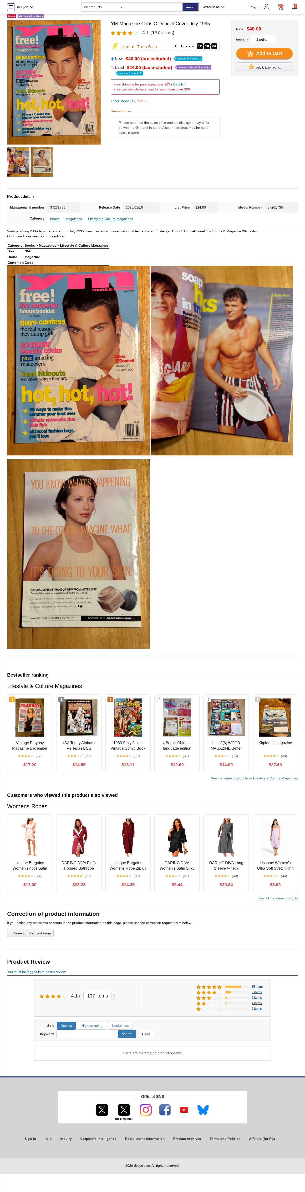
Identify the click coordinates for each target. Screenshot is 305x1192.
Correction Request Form (32, 933)
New (158, 58)
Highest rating (91, 1025)
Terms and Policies (225, 1139)
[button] (295, 6)
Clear (146, 1034)
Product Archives (187, 1139)
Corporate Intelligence (98, 1139)
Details (178, 84)
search (190, 7)
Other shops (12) (128, 101)
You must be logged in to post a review (36, 972)
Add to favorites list (268, 67)
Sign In (257, 7)
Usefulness (120, 1025)
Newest (66, 1025)
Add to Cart (268, 53)
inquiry (66, 1139)
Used (162, 70)
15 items (258, 986)
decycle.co (25, 7)
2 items (257, 997)
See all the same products (278, 898)
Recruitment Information (145, 1139)
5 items (257, 992)
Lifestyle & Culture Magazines (110, 219)
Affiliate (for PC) (262, 1139)
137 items (97, 995)
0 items (257, 1008)
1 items (257, 1003)
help (48, 1139)
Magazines (74, 219)
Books (54, 219)
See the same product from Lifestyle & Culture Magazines (254, 778)
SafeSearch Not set (213, 6)
